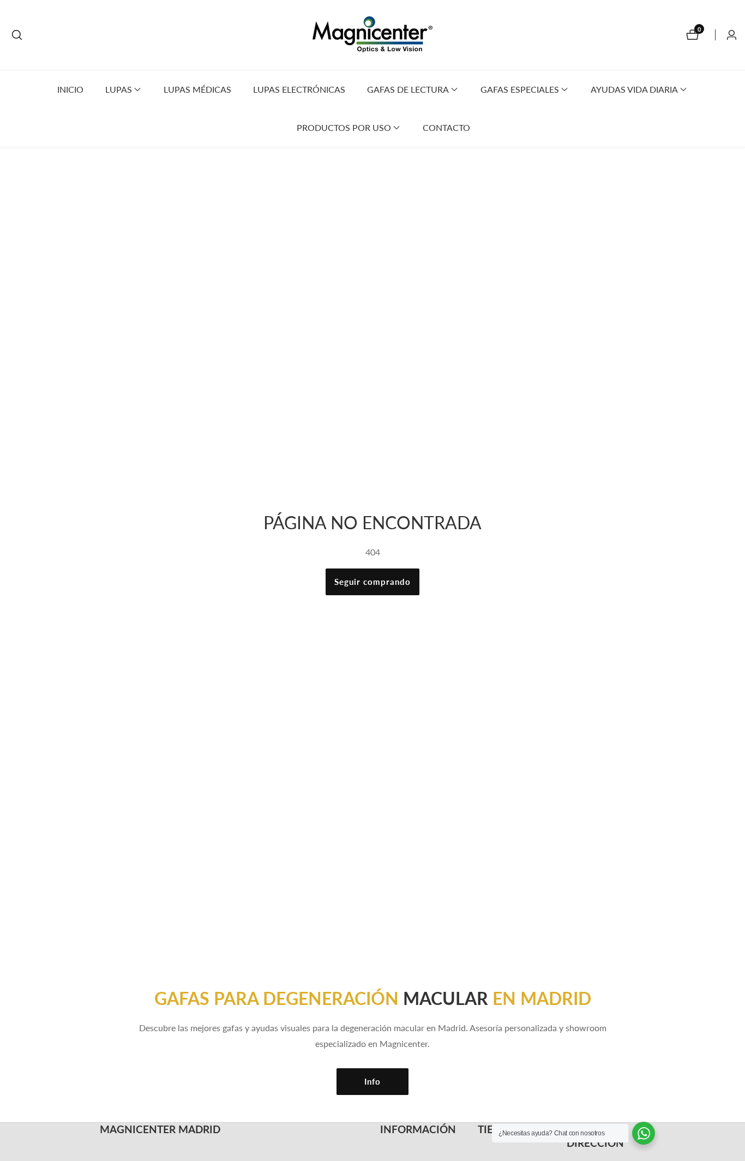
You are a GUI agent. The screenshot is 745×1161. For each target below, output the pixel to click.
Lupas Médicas (197, 89)
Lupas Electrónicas (299, 89)
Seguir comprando (372, 582)
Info (372, 1081)
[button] (118, 89)
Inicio (70, 89)
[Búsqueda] (17, 35)
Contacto (446, 127)
